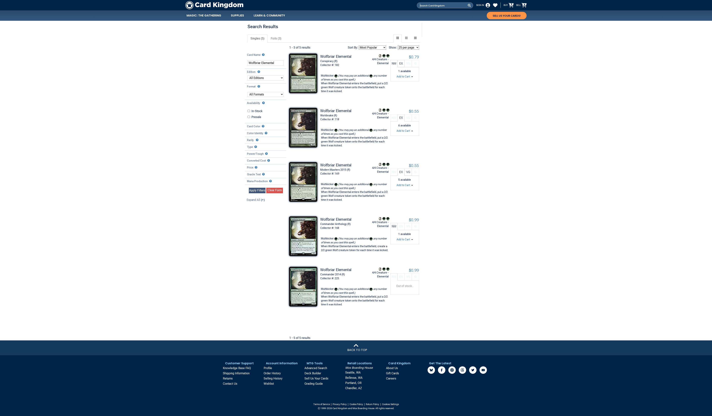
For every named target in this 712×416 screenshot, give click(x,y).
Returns (228, 378)
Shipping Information (236, 373)
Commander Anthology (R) (335, 224)
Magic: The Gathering (204, 15)
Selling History (273, 378)
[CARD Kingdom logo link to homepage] (214, 5)
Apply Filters (257, 190)
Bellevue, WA (353, 377)
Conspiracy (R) (328, 61)
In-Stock (257, 111)
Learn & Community (269, 15)
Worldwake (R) (328, 115)
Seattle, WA (353, 372)
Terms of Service (321, 404)
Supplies (237, 15)
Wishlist (269, 383)
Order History (272, 373)
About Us (392, 368)
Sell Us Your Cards (316, 378)
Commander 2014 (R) (332, 274)
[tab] (258, 38)
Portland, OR (353, 383)
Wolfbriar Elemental (335, 56)
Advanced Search (315, 368)
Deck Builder (312, 373)
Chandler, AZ (353, 388)
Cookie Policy (357, 404)
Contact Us (230, 383)
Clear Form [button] (275, 190)
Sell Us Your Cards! (507, 16)
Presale (256, 117)
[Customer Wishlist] (495, 5)
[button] (415, 38)
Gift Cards (392, 373)
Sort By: (353, 47)
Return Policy (373, 404)
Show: (393, 47)
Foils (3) (276, 38)
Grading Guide (313, 383)
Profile (268, 368)
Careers (391, 378)
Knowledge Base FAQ (237, 368)
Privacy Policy (340, 404)
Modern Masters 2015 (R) (335, 169)
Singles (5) (257, 38)
